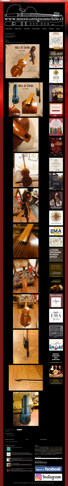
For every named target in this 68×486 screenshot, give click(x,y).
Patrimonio (42, 453)
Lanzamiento (41, 452)
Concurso (51, 449)
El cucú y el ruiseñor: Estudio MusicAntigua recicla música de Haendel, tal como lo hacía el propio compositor (22, 469)
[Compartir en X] (19, 429)
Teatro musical (38, 454)
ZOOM (48, 454)
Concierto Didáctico (52, 448)
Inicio (27, 439)
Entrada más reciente (9, 439)
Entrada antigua (43, 439)
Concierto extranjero (38, 449)
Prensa (51, 453)
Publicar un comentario (10, 435)
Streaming (60, 453)
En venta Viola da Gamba (15, 463)
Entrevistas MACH (36, 28)
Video (45, 454)
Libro (45, 452)
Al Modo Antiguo (18, 28)
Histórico (56, 451)
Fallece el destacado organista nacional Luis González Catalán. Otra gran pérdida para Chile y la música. (21, 458)
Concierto (42, 448)
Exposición (37, 451)
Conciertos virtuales (45, 449)
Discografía (51, 28)
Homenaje (60, 451)
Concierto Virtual (58, 448)
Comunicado (37, 448)
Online (39, 453)
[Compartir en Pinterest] (21, 429)
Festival (41, 451)
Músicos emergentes (56, 452)
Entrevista (56, 450)
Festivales (44, 28)
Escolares (60, 450)
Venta (8, 431)
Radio (55, 453)
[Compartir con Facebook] (20, 429)
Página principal (9, 28)
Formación (46, 451)
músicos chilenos (52, 454)
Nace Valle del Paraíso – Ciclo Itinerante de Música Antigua (20, 452)
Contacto (58, 28)
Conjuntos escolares (58, 449)
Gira (52, 451)
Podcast (47, 453)
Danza (39, 450)
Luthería (49, 452)
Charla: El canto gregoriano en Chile (16, 447)
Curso (36, 450)
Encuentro (52, 450)
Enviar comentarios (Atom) (13, 441)
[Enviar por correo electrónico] (17, 429)
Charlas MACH (27, 28)
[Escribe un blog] (18, 429)
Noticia (36, 453)
